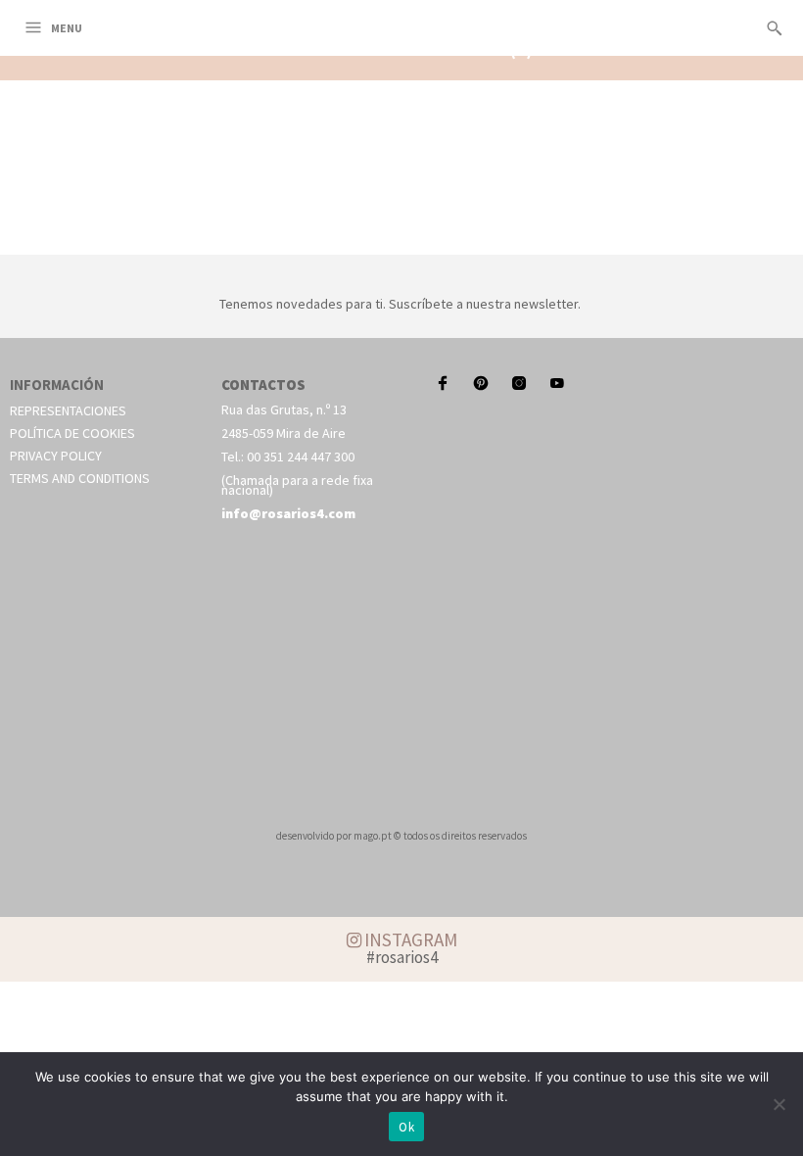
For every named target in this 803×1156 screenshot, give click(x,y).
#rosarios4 (402, 957)
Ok (406, 1127)
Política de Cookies (72, 433)
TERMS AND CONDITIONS (80, 478)
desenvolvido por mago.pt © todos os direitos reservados (401, 836)
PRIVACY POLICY (56, 455)
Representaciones (68, 410)
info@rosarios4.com (288, 513)
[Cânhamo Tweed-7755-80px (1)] (401, 232)
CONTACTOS (263, 384)
